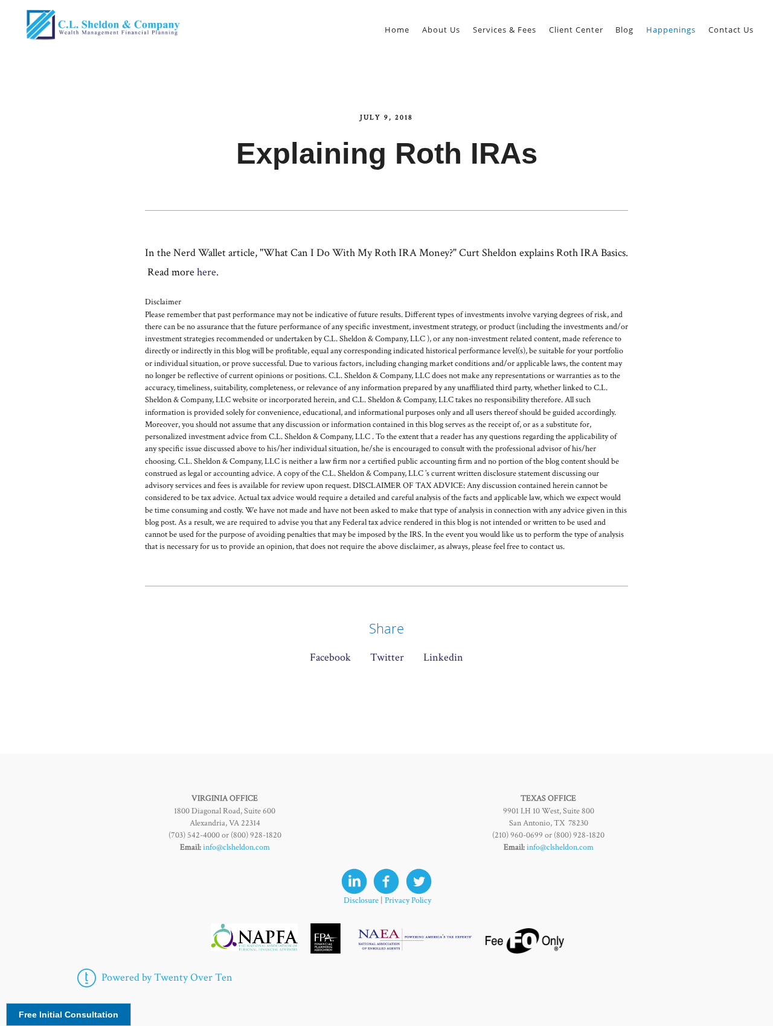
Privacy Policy (408, 900)
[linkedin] (354, 881)
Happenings (671, 29)
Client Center (576, 29)
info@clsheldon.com (236, 847)
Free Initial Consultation (68, 1014)
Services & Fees (504, 29)
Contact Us (731, 29)
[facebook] (386, 881)
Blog (624, 29)
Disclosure (361, 900)
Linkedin (443, 657)
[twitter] (419, 881)
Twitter (387, 657)
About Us (441, 29)
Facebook (330, 657)
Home (397, 29)
